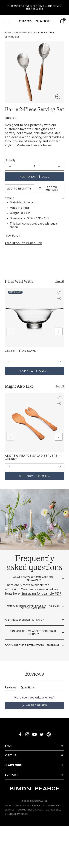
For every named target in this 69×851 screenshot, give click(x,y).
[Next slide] (58, 331)
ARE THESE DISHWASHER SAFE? (24, 619)
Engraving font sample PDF (41, 593)
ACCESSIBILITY (36, 805)
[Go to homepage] (34, 21)
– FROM (34, 370)
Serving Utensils (24, 32)
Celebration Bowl (20, 350)
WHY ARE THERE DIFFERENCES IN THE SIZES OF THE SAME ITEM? (33, 607)
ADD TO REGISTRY (19, 188)
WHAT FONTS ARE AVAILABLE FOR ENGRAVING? (33, 578)
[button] (58, 97)
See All (59, 281)
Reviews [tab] (10, 688)
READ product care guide (23, 243)
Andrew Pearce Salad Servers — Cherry (33, 457)
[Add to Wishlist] (59, 293)
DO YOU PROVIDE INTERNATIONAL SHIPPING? (32, 645)
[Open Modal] (7, 21)
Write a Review (43, 706)
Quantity (10, 160)
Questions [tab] (28, 688)
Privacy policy (14, 805)
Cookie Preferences (30, 809)
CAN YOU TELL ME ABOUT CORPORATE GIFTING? (33, 632)
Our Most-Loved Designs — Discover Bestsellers (34, 7)
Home (8, 32)
